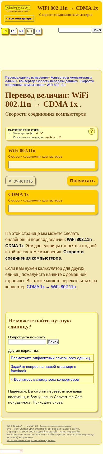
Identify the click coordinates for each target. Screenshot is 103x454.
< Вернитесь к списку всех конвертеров (45, 379)
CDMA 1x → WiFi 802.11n (51, 287)
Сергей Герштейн (47, 431)
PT (21, 31)
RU (29, 31)
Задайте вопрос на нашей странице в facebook (43, 368)
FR (38, 31)
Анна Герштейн (70, 431)
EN (5, 31)
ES (13, 31)
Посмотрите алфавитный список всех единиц (50, 358)
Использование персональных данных (31, 440)
